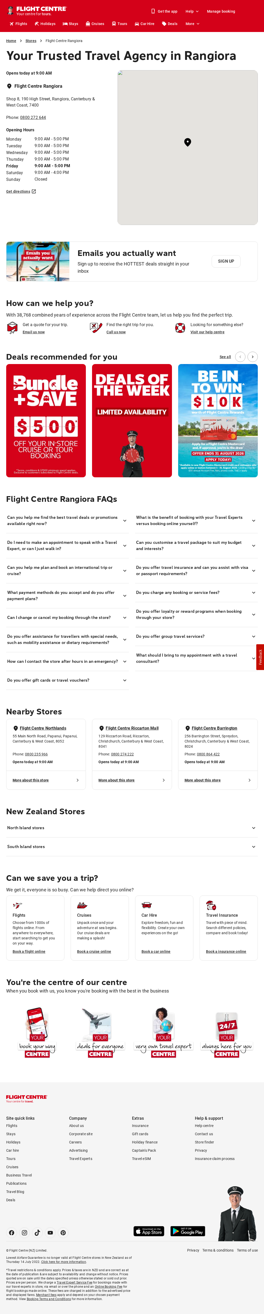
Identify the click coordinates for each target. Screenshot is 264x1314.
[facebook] (11, 1232)
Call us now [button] (116, 332)
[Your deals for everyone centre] (100, 1033)
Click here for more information (63, 1262)
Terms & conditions (218, 1250)
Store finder (204, 1142)
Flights (21, 24)
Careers (75, 1142)
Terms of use (247, 1250)
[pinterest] (63, 1232)
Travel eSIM (141, 1159)
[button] (260, 657)
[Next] (253, 357)
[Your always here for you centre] (227, 1033)
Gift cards (140, 1134)
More (190, 24)
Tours (122, 24)
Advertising (78, 1150)
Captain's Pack (144, 1150)
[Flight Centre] (26, 1098)
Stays (73, 24)
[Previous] (240, 357)
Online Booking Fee (108, 1286)
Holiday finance (145, 1142)
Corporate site (81, 1134)
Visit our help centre (208, 332)
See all (225, 357)
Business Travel (19, 1175)
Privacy (201, 1150)
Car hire (12, 1150)
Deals (172, 24)
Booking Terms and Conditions (49, 1299)
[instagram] (24, 1232)
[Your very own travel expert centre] (164, 1033)
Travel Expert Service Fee (74, 1282)
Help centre (204, 1126)
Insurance (140, 1126)
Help (190, 11)
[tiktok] (37, 1232)
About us (76, 1126)
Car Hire (147, 24)
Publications (16, 1183)
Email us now (34, 332)
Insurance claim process (215, 1159)
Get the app (167, 11)
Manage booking (221, 11)
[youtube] (50, 1232)
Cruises (98, 24)
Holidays (47, 24)
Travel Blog (15, 1192)
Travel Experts (80, 1159)
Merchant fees (46, 1295)
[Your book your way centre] (37, 1033)
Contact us (204, 1134)
